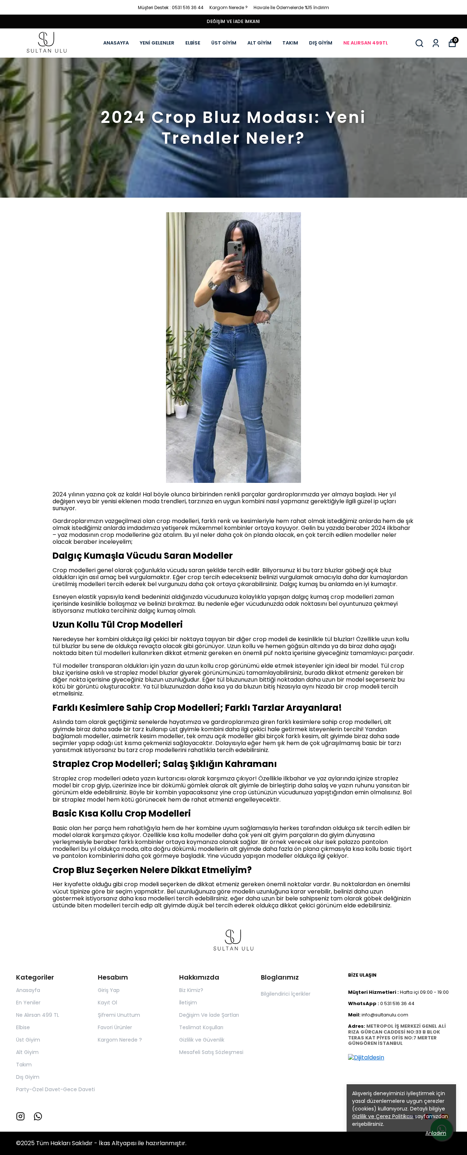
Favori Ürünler (115, 1027)
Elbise (23, 1027)
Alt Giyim (27, 1052)
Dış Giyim (27, 1077)
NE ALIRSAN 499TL (365, 42)
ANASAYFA (116, 42)
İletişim (188, 1002)
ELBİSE (192, 42)
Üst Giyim (28, 1039)
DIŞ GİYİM (320, 42)
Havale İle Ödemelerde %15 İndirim (291, 7)
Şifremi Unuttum (119, 1015)
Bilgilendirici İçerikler (285, 993)
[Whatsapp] (38, 1116)
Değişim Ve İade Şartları (209, 1015)
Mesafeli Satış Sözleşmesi (211, 1052)
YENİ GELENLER (157, 42)
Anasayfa (28, 990)
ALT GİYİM (259, 42)
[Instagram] (20, 1116)
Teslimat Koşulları (201, 1027)
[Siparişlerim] (435, 43)
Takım (24, 1064)
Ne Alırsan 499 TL (37, 1015)
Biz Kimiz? (191, 990)
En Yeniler (28, 1002)
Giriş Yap (109, 990)
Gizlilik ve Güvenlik (201, 1039)
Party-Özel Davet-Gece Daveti (55, 1089)
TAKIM (290, 42)
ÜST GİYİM (223, 42)
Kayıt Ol (107, 1002)
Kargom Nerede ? (228, 7)
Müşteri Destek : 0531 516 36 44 (171, 7)
